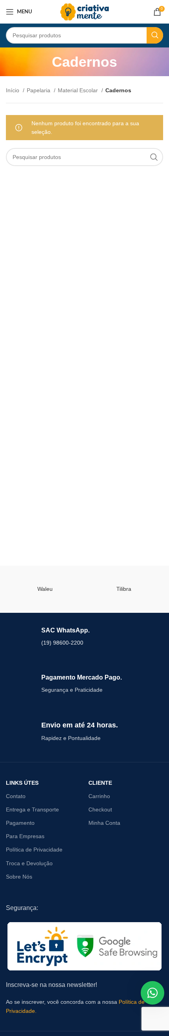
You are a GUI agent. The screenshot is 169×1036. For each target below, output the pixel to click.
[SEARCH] (155, 35)
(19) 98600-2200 (62, 643)
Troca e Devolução (29, 863)
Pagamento (20, 823)
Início (13, 90)
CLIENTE (100, 783)
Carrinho (99, 796)
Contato (16, 796)
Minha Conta (104, 823)
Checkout (100, 809)
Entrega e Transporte (32, 809)
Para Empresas (25, 836)
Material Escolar (78, 90)
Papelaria (39, 90)
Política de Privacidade (34, 849)
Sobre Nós (19, 876)
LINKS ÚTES (22, 783)
